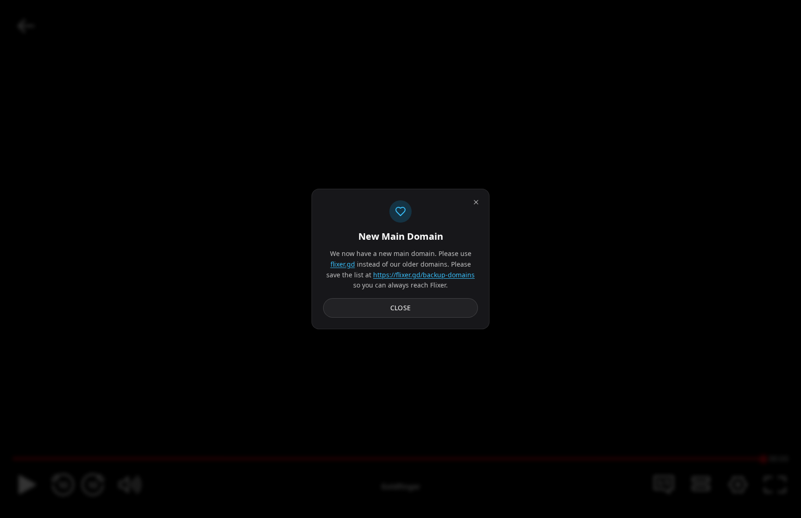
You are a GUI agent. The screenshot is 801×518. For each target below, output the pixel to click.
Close (400, 307)
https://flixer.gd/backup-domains (424, 274)
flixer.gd (343, 264)
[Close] (476, 202)
